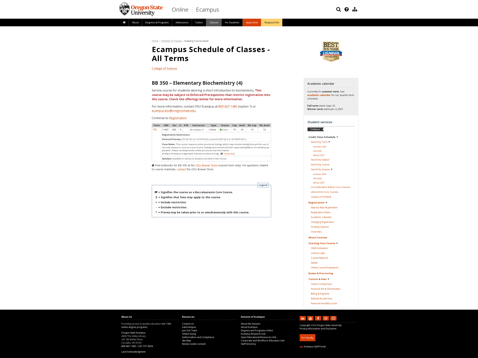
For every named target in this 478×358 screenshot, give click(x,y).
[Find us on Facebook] (318, 318)
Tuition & (317, 279)
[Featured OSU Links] (346, 9)
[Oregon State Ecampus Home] (193, 9)
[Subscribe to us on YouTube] (310, 318)
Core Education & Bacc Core (330, 187)
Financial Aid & (325, 288)
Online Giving (189, 333)
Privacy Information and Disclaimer (318, 328)
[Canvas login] (333, 321)
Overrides (316, 231)
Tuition (199, 22)
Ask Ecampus (189, 327)
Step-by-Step (324, 207)
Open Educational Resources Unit (258, 337)
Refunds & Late (321, 298)
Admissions (182, 22)
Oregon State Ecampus (133, 332)
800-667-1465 (228, 106)
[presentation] (346, 9)
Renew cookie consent (194, 343)
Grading (320, 226)
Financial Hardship (324, 303)
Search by (319, 142)
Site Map (186, 340)
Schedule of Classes (171, 41)
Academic (321, 217)
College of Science (164, 68)
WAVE (337, 355)
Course (319, 257)
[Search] (338, 9)
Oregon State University (329, 325)
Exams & (320, 273)
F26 (155, 129)
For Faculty (308, 337)
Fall (317, 151)
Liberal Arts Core (324, 192)
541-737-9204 (145, 346)
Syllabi (314, 262)
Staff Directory (248, 343)
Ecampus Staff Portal (315, 346)
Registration (178, 118)
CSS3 (329, 355)
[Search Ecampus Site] (338, 9)
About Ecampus (249, 327)
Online (180, 9)
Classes (213, 22)
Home (155, 41)
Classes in (321, 196)
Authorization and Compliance (198, 337)
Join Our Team (189, 330)
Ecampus (207, 9)
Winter (318, 155)
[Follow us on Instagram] (326, 318)
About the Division (250, 323)
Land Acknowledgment (133, 351)
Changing (322, 222)
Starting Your (321, 243)
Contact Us (188, 323)
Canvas (318, 253)
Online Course (325, 267)
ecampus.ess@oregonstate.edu (173, 111)
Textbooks (228, 153)
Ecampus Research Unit (253, 333)
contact (181, 169)
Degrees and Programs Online (257, 330)
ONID (319, 248)
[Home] (124, 23)
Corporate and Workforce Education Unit (262, 340)
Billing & (320, 293)
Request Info (272, 22)
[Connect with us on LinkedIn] (303, 318)
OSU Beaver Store (206, 165)
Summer (319, 146)
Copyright (305, 325)
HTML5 (320, 355)
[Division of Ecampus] (354, 9)
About (135, 22)
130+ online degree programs (146, 325)
